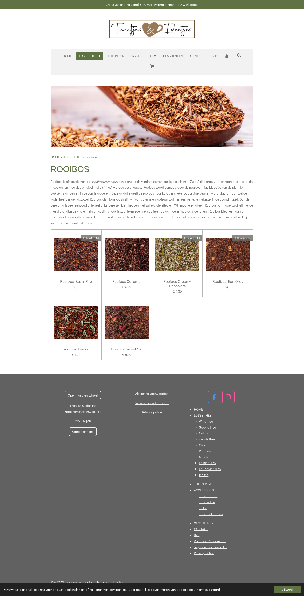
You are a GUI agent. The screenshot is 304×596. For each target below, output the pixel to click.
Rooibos (91, 157)
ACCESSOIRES (204, 490)
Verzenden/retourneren (210, 541)
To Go (203, 508)
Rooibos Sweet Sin (126, 349)
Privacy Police (204, 553)
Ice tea (203, 475)
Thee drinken (208, 496)
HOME (55, 157)
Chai (202, 445)
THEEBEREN (202, 484)
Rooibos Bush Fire (76, 281)
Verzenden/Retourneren (152, 403)
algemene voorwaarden (210, 547)
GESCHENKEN (204, 523)
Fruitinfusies (207, 463)
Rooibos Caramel (126, 281)
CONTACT (201, 529)
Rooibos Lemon (76, 349)
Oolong (204, 433)
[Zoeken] (239, 55)
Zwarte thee (207, 439)
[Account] (227, 56)
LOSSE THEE (72, 157)
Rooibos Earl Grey (228, 281)
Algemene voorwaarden (152, 393)
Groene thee (207, 427)
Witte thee (206, 421)
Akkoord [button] (287, 589)
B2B (196, 535)
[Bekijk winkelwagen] (152, 66)
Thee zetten (207, 502)
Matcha (204, 457)
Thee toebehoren (211, 514)
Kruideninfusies (210, 469)
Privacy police (152, 412)
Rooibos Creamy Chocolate (177, 283)
